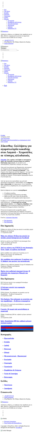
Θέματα (6, 19)
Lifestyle (10, 27)
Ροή (5, 9)
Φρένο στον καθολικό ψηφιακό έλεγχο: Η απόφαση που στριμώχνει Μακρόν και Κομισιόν (15, 273)
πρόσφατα (9, 217)
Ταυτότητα (8, 385)
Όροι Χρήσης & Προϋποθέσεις (13, 423)
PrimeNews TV (12, 28)
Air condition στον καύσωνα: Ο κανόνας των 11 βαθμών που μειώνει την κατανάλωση (16, 260)
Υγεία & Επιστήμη (13, 24)
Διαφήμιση (8, 388)
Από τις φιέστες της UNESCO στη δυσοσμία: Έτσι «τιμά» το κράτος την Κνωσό (17, 248)
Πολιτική (6, 14)
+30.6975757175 (9, 40)
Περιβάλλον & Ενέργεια (14, 22)
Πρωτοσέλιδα (9, 338)
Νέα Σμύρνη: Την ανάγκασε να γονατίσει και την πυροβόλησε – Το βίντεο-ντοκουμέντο (16, 300)
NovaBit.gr (19, 427)
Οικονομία (7, 16)
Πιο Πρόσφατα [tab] (8, 222)
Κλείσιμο (3, 48)
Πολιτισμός (11, 25)
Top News (7, 11)
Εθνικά (6, 352)
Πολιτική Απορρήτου (10, 421)
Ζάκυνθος (4, 159)
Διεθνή (6, 17)
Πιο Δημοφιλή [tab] (8, 220)
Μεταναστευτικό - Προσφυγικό (15, 356)
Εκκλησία (7, 359)
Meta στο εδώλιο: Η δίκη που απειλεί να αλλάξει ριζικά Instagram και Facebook (15, 237)
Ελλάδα (6, 13)
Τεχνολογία (11, 20)
